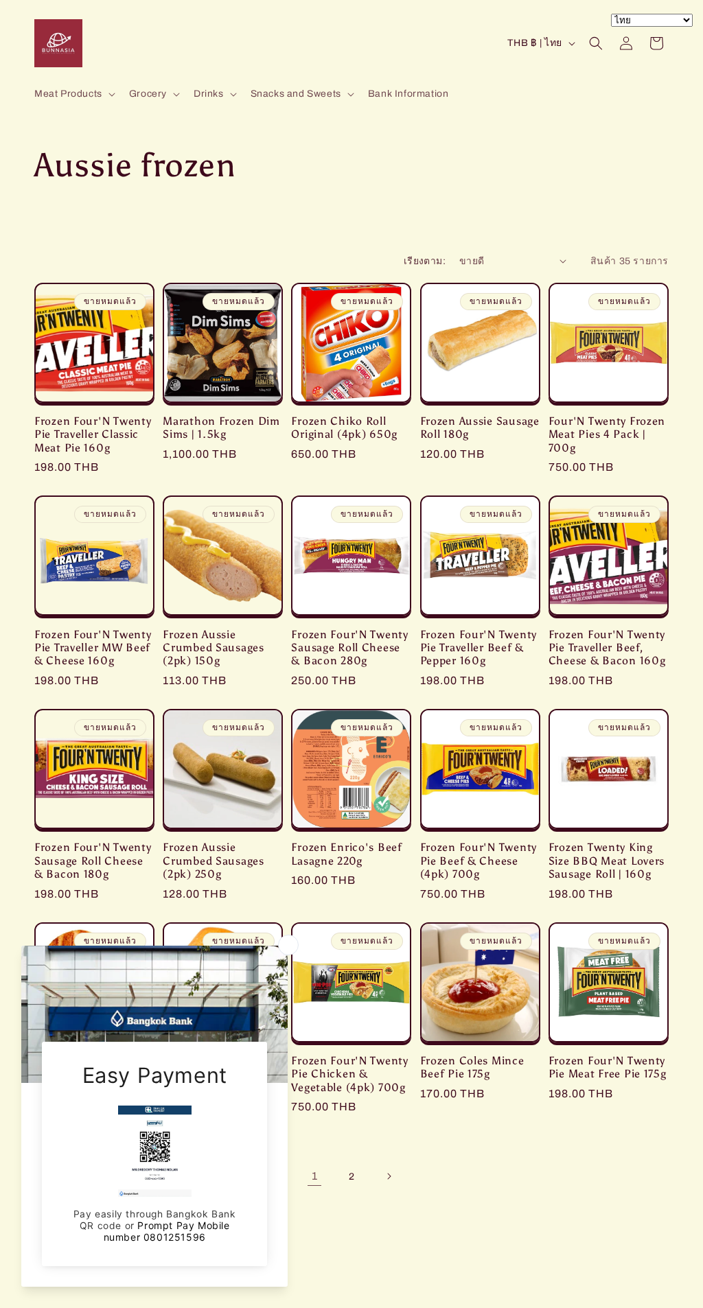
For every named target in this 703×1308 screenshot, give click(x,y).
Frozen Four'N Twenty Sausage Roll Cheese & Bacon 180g (92, 860)
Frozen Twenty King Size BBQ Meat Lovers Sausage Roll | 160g (607, 860)
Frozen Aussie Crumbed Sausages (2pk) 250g (213, 860)
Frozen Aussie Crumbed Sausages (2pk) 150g (213, 648)
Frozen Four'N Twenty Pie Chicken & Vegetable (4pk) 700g (349, 1074)
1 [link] (315, 1176)
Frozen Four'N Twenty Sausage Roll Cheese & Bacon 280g (349, 648)
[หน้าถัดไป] (388, 1176)
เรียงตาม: (425, 261)
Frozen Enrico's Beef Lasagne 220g (346, 854)
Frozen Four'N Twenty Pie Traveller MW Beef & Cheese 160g (92, 648)
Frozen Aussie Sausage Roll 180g (480, 427)
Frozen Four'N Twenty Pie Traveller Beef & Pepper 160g (478, 648)
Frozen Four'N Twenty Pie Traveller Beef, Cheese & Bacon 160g (607, 648)
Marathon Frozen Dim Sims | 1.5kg (221, 427)
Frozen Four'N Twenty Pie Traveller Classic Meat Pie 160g (92, 434)
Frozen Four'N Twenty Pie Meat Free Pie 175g (608, 1067)
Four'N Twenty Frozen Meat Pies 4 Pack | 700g (607, 434)
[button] (73, 94)
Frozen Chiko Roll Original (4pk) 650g (344, 427)
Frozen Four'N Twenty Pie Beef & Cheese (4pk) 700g (478, 860)
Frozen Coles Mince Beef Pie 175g (472, 1067)
